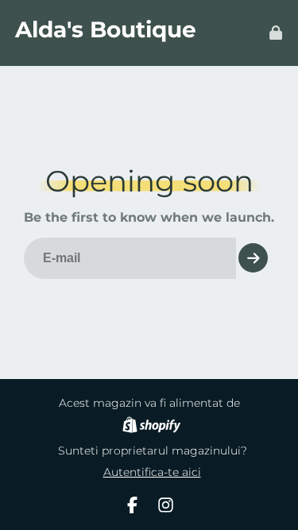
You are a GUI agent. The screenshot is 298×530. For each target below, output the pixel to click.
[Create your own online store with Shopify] (151, 427)
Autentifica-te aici (152, 472)
